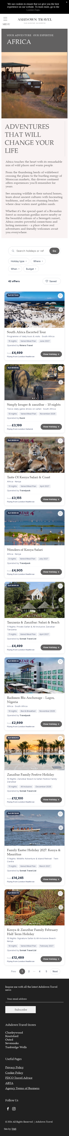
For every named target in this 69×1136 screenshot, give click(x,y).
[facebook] (7, 1109)
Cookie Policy (14, 1072)
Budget (31, 269)
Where (38, 261)
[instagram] (13, 1109)
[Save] (60, 295)
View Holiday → (51, 354)
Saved (52, 281)
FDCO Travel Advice (18, 1078)
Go (54, 250)
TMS (14, 1129)
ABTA (9, 1083)
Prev (13, 971)
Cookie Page (32, 9)
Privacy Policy (14, 1067)
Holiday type (19, 261)
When (15, 269)
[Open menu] (5, 19)
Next (55, 971)
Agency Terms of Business (22, 1088)
